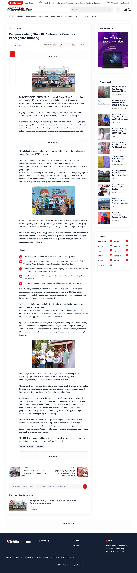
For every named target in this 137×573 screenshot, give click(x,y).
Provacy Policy (29, 557)
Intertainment (56, 16)
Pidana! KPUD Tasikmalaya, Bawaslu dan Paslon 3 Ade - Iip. (119, 215)
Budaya (105, 265)
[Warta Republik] (19, 11)
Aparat (104, 246)
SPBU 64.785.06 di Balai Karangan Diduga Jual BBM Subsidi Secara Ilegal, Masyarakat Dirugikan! (120, 89)
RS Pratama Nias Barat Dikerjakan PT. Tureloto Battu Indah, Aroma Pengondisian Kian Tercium (120, 201)
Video (87, 16)
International (31, 16)
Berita (121, 260)
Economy (68, 16)
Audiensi (120, 251)
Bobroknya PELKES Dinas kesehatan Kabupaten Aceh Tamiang (119, 173)
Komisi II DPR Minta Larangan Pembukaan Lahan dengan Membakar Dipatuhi (44, 3)
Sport (77, 16)
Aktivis (120, 241)
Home (11, 16)
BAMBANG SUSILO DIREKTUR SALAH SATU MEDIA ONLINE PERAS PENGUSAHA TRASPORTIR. (119, 103)
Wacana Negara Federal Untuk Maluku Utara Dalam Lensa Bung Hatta (108, 3)
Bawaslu (120, 255)
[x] (12, 65)
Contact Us (18, 557)
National (20, 16)
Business (76, 546)
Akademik (104, 241)
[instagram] (123, 557)
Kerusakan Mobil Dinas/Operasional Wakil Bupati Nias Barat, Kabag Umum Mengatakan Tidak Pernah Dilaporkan (119, 145)
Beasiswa (104, 260)
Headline (18, 28)
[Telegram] (12, 71)
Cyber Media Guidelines (59, 557)
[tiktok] (126, 557)
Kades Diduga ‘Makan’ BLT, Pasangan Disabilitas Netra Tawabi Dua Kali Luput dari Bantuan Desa (54, 277)
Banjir (105, 255)
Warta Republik (64, 565)
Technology (43, 16)
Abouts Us (9, 557)
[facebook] (12, 59)
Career (72, 557)
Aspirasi (120, 246)
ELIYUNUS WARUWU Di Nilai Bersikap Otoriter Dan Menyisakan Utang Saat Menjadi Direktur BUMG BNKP (120, 159)
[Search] (110, 9)
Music (94, 16)
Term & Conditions (42, 557)
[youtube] (130, 557)
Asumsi (104, 251)
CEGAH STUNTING (26, 447)
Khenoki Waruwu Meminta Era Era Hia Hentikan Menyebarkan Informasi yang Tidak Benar (119, 187)
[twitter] (120, 557)
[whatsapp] (12, 77)
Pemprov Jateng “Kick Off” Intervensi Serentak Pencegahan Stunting (53, 501)
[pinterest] (12, 83)
